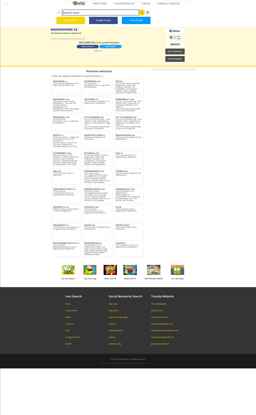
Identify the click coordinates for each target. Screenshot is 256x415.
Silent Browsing (175, 59)
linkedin (68, 343)
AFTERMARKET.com (62, 153)
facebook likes (71, 310)
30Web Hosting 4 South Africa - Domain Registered (66, 210)
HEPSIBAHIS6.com (92, 81)
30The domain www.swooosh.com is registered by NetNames (94, 211)
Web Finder (100, 3)
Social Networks (124, 3)
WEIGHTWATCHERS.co (94, 135)
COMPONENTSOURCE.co (64, 189)
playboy (112, 337)
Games (146, 3)
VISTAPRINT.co (91, 99)
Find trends (110, 47)
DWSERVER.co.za (61, 207)
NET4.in (119, 81)
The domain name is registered (66, 33)
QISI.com (57, 171)
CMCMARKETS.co (61, 225)
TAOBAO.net (122, 171)
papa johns (113, 310)
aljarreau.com (157, 310)
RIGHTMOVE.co (60, 81)
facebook (69, 324)
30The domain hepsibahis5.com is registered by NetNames (65, 121)
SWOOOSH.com (91, 207)
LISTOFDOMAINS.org (93, 117)
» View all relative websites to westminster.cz (77, 76)
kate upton (113, 304)
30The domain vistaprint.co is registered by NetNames (97, 102)
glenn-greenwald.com (160, 343)
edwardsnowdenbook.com (162, 337)
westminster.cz (64, 29)
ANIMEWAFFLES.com (125, 189)
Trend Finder (136, 20)
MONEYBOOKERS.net (125, 135)
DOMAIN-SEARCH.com (94, 189)
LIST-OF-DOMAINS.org (126, 117)
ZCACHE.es (121, 243)
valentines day (115, 343)
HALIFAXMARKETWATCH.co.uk (67, 243)
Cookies (146, 363)
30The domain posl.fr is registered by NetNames (126, 156)
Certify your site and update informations (73, 39)
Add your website (169, 3)
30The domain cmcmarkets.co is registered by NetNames (66, 228)
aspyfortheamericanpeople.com (165, 330)
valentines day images (118, 317)
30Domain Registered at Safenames (94, 138)
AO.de (118, 207)
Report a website (127, 363)
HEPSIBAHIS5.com (61, 117)
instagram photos (73, 337)
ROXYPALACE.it (123, 225)
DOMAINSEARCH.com (94, 171)
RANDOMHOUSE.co (93, 243)
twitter (68, 317)
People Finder (103, 20)
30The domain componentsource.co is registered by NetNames (63, 193)
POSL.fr (119, 153)
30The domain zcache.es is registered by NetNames (127, 246)
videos (68, 304)
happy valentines (116, 330)
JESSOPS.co (58, 135)
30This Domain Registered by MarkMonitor (128, 138)
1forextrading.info (158, 304)
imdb (67, 330)
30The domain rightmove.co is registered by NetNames (66, 84)
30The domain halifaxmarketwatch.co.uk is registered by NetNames (65, 247)
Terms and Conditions (109, 363)
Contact (139, 363)
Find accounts (87, 47)
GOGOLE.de (89, 225)
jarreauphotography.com (162, 324)
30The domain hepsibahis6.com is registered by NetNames (97, 85)
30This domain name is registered (63, 174)
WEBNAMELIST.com (125, 99)
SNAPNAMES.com (61, 99)
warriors (112, 324)
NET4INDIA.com (91, 153)
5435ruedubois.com (159, 317)
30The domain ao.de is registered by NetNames (126, 210)
